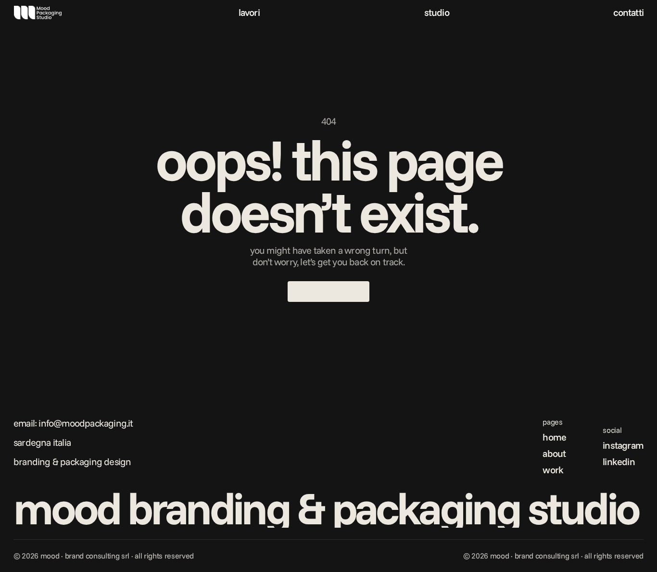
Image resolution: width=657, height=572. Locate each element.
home (554, 437)
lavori (249, 12)
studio (436, 12)
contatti (628, 12)
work (553, 470)
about (554, 453)
